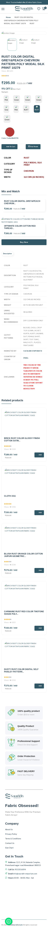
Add (40, 455)
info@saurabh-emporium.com (25, 873)
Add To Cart (10, 146)
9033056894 (20, 869)
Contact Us (9, 843)
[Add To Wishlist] (21, 146)
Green (16, 100)
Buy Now (24, 242)
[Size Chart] (15, 89)
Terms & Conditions (13, 838)
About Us (9, 829)
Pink (6, 100)
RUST (26, 110)
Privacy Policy (11, 834)
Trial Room (34, 146)
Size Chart (9, 848)
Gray (6, 110)
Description (7, 254)
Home (8, 17)
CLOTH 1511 (10, 496)
